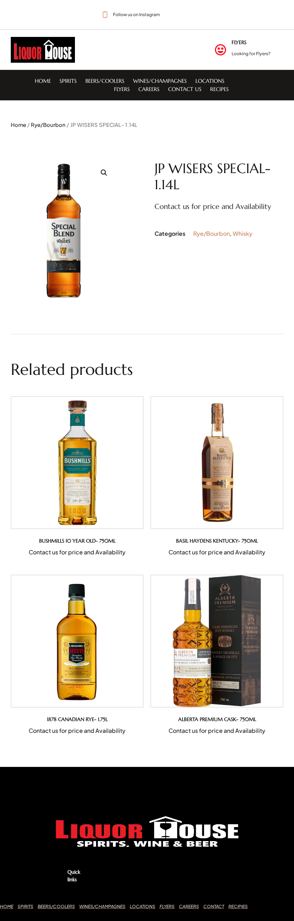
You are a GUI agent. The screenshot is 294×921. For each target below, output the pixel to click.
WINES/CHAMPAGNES (160, 80)
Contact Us (184, 89)
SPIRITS (68, 80)
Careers (149, 89)
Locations (209, 80)
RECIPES (219, 89)
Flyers (122, 89)
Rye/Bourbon (48, 124)
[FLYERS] (220, 50)
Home (43, 80)
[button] (104, 172)
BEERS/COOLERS (104, 80)
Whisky (242, 233)
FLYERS (239, 42)
